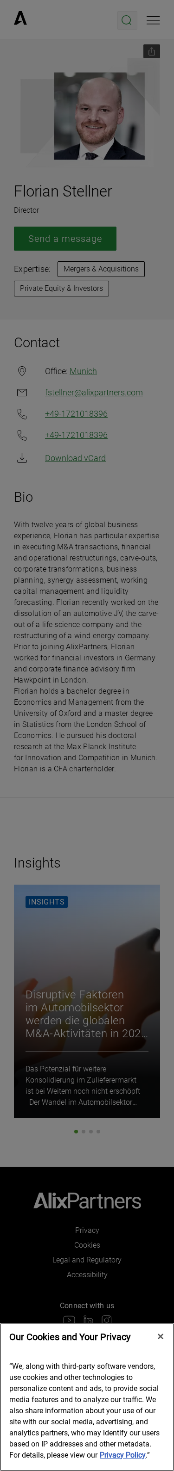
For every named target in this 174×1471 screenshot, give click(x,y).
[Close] (160, 1336)
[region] (87, 1397)
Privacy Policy (123, 1455)
